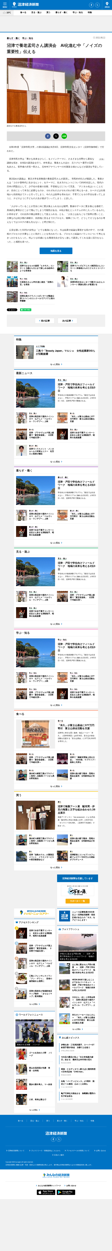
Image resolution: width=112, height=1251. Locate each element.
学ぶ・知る (78, 12)
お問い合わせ (101, 1151)
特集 (90, 12)
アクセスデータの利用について (78, 1151)
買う (48, 12)
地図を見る (56, 250)
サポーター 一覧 (77, 901)
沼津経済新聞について (16, 1151)
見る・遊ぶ (36, 12)
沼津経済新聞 (25, 4)
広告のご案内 (59, 1155)
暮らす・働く (61, 12)
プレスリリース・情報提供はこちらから (46, 1151)
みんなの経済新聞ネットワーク (56, 1176)
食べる (23, 12)
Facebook (91, 5)
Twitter (97, 5)
